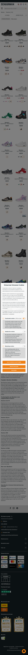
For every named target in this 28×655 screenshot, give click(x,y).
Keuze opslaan (14, 366)
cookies (5, 311)
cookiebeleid (11, 314)
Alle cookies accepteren (14, 362)
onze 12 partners (20, 293)
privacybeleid (5, 314)
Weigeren (14, 370)
